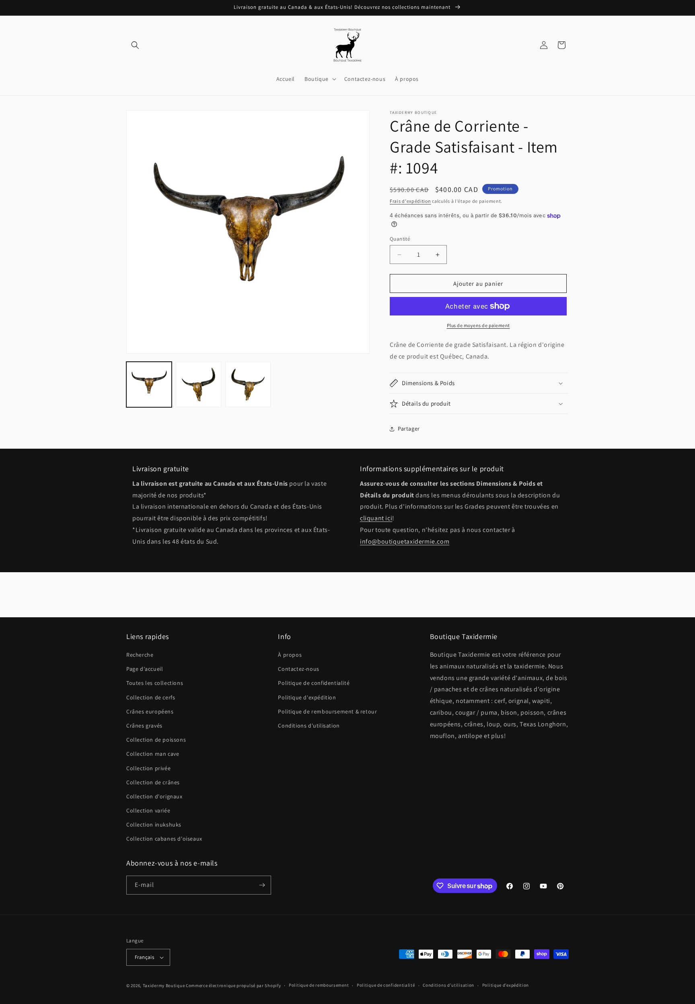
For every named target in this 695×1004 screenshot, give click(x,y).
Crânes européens (150, 711)
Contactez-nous (298, 668)
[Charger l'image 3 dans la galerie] (248, 384)
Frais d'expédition (410, 201)
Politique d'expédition (307, 697)
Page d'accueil (144, 668)
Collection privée (148, 768)
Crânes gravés (144, 725)
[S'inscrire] (262, 885)
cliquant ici (376, 518)
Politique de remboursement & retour (327, 711)
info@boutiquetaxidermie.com (404, 541)
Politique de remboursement (319, 985)
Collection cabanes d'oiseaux (164, 839)
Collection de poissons (156, 739)
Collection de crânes (153, 782)
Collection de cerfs (150, 697)
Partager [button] (409, 428)
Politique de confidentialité (314, 683)
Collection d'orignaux (154, 796)
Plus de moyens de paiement (478, 325)
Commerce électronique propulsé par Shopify (233, 985)
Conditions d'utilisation (308, 725)
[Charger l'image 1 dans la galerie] (149, 384)
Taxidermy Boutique (164, 985)
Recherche (139, 654)
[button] (135, 45)
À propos (290, 654)
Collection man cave (152, 753)
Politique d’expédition (505, 985)
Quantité (400, 238)
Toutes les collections (154, 683)
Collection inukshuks (153, 824)
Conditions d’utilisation (448, 985)
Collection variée (148, 810)
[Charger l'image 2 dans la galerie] (198, 384)
